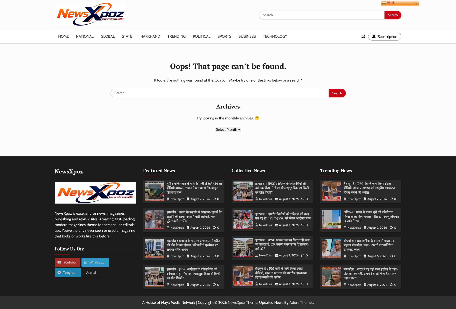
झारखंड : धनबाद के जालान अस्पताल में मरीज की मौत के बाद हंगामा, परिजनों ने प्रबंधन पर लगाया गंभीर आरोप (193, 245)
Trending (176, 36)
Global (108, 36)
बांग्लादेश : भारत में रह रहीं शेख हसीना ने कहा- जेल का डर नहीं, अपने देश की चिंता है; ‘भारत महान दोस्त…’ (371, 273)
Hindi (390, 3)
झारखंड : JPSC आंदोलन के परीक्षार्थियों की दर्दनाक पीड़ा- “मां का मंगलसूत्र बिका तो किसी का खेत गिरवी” (193, 273)
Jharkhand (149, 36)
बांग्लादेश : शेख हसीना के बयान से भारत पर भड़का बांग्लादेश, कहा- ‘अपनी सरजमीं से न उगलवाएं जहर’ (369, 245)
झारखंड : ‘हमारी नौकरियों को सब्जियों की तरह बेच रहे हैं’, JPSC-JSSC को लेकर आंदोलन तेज (283, 216)
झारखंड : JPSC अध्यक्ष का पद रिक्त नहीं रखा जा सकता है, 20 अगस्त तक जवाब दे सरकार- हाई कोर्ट (282, 244)
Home (63, 36)
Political (201, 36)
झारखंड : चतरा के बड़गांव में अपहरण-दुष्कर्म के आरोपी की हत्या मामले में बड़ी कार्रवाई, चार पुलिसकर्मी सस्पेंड (194, 216)
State (127, 36)
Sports (224, 36)
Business (247, 36)
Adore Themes (301, 302)
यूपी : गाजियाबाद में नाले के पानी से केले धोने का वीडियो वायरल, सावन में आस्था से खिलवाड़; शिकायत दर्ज (194, 188)
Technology (275, 36)
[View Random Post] (363, 36)
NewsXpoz (177, 199)
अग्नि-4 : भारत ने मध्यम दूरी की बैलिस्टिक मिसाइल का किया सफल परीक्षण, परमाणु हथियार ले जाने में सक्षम (371, 216)
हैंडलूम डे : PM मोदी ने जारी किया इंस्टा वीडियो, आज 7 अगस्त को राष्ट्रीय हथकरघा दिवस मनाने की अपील (281, 272)
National (85, 36)
